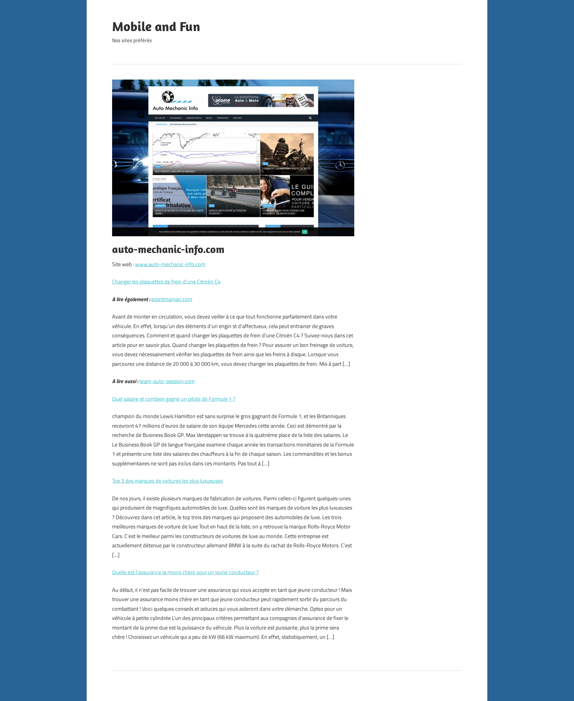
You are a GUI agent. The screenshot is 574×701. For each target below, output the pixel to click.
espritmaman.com (171, 299)
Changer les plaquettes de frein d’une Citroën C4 (166, 282)
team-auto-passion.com (167, 381)
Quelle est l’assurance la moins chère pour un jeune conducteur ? (185, 572)
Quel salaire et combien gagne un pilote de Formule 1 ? (173, 399)
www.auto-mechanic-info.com (170, 264)
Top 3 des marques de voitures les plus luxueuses (167, 481)
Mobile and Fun (156, 26)
